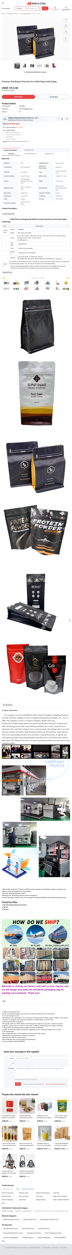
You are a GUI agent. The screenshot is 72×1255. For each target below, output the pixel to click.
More (3, 1241)
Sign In (5, 141)
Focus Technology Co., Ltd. (24, 1247)
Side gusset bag (40, 1200)
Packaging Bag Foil (27, 1237)
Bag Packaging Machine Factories (13, 1233)
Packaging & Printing (12, 13)
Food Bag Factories (43, 1228)
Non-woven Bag (23, 1196)
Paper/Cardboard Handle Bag (61, 1200)
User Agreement (46, 1247)
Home (3, 13)
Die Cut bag (39, 1196)
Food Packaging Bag (25, 13)
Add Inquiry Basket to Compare (36, 72)
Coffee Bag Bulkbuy (60, 1237)
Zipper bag (22, 1200)
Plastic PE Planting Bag (43, 1193)
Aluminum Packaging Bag (10, 1237)
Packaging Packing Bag (34, 1233)
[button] (64, 153)
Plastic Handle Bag (7, 1200)
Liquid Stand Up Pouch (29, 1219)
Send (17, 1084)
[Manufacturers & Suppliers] (36, 3)
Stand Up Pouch (36, 13)
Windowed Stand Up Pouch (11, 1219)
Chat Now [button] (54, 97)
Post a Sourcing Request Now (56, 1084)
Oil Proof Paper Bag (7, 1193)
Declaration (55, 1247)
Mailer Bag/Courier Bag (60, 1196)
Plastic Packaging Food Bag (53, 1233)
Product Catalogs (28, 1189)
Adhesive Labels (23, 1193)
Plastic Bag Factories (28, 1228)
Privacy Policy (63, 1247)
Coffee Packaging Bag (43, 1237)
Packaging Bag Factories (10, 1228)
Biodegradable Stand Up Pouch (49, 1219)
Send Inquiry (18, 97)
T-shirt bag (56, 1193)
